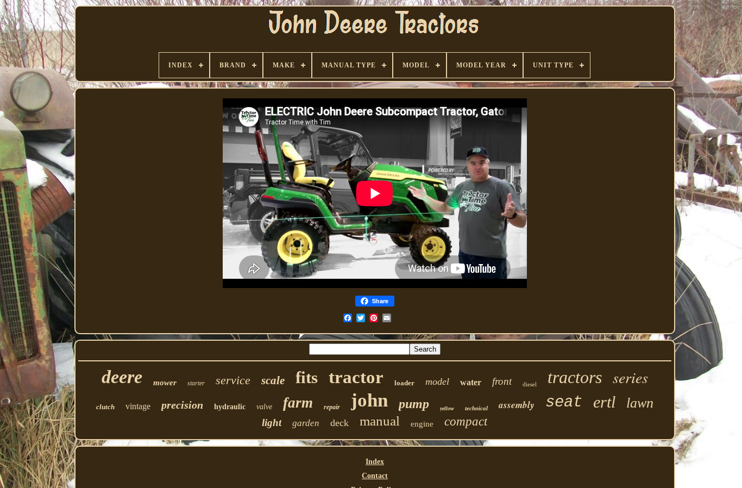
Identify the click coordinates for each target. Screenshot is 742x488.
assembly (517, 404)
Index (375, 462)
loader (404, 383)
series (630, 377)
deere (122, 377)
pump (414, 404)
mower (165, 382)
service (233, 380)
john (369, 400)
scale (273, 380)
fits (306, 377)
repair (332, 407)
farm (298, 403)
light (271, 422)
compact (465, 421)
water (470, 382)
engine (422, 424)
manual (380, 421)
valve (264, 407)
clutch (105, 407)
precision (182, 405)
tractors (575, 377)
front (502, 381)
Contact (375, 476)
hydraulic (230, 407)
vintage (137, 406)
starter (196, 383)
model (437, 381)
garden (305, 423)
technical (476, 408)
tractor (356, 377)
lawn (639, 403)
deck (339, 422)
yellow (447, 408)
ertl (604, 402)
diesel (530, 384)
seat (563, 402)
